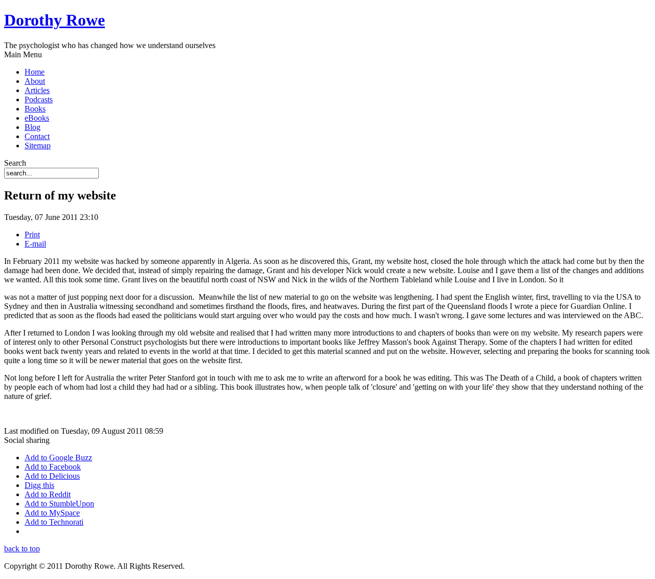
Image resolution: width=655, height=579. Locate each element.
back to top (22, 548)
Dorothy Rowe (54, 20)
